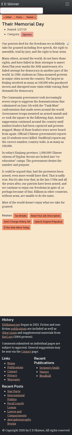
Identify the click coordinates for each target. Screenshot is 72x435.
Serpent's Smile (49, 368)
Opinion (27, 34)
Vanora (44, 372)
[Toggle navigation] (67, 4)
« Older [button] (8, 17)
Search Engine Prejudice (48, 221)
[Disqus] (36, 272)
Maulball (45, 376)
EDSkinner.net (11, 324)
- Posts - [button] (19, 17)
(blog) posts (9, 333)
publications (19, 328)
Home (11, 363)
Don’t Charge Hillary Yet (17, 221)
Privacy (12, 375)
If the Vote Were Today (16, 227)
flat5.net (7, 337)
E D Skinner (10, 4)
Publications (15, 367)
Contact (26, 351)
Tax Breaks (21, 215)
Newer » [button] (31, 17)
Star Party (13, 391)
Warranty (13, 379)
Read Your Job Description (45, 215)
